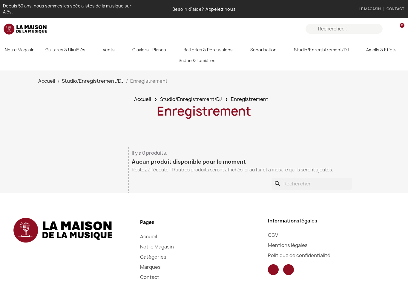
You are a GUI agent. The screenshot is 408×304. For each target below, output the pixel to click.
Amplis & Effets (381, 50)
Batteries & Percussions (208, 50)
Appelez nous (220, 9)
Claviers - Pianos (149, 50)
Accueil (142, 99)
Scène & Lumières (197, 60)
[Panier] (399, 28)
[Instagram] (288, 269)
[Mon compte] (389, 29)
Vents (109, 50)
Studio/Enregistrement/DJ (321, 50)
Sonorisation (263, 50)
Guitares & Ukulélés (65, 50)
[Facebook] (273, 269)
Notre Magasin (20, 50)
